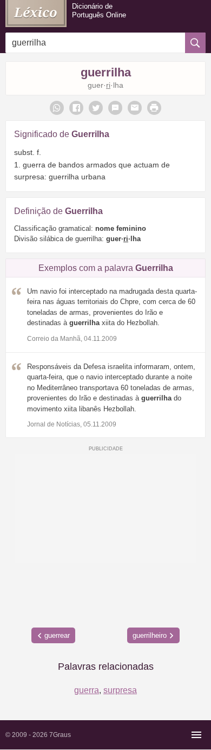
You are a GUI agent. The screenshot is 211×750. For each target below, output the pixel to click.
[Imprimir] (154, 108)
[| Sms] (115, 108)
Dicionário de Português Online (99, 10)
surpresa (120, 690)
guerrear (57, 635)
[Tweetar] (96, 108)
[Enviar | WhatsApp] (57, 108)
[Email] (135, 108)
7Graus (60, 735)
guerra (86, 690)
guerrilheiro (150, 635)
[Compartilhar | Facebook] (76, 108)
